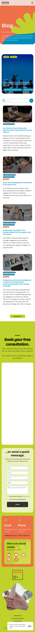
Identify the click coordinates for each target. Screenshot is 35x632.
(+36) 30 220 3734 (23, 535)
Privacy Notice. (26, 496)
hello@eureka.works (10, 535)
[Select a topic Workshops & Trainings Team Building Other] (17, 482)
